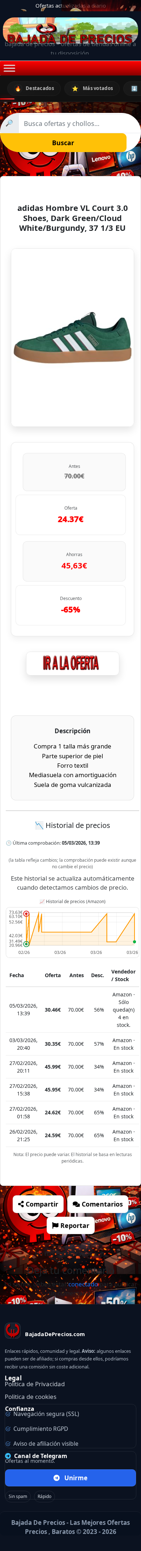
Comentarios (101, 1204)
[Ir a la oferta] (72, 663)
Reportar (74, 1225)
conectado (83, 1284)
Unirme (75, 1478)
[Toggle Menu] (9, 68)
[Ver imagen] (72, 337)
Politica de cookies (30, 1396)
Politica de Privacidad (35, 1384)
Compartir (41, 1204)
